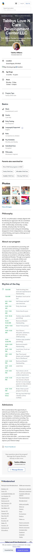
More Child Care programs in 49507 (12, 167)
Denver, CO (4, 511)
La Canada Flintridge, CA (8, 493)
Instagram (21, 534)
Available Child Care (8, 176)
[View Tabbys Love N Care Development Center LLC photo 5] (16, 200)
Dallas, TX (4, 523)
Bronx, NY (4, 518)
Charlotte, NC (5, 513)
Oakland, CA (4, 498)
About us (21, 506)
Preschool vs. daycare (25, 489)
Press (20, 511)
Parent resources (24, 525)
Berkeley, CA (4, 489)
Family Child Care (8, 171)
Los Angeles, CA (5, 496)
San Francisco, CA (6, 503)
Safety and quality (24, 504)
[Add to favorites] (31, 542)
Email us (21, 516)
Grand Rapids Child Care (7, 15)
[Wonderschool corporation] (16, 481)
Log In (22, 3)
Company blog (23, 530)
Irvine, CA (4, 491)
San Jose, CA (5, 505)
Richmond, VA (5, 528)
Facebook (22, 532)
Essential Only (9, 550)
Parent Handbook (10, 447)
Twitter (21, 537)
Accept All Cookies (23, 550)
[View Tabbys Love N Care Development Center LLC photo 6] (25, 200)
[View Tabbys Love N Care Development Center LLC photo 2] (16, 190)
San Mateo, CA (5, 508)
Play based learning (24, 498)
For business (22, 514)
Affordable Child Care (22, 171)
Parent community (24, 522)
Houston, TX (4, 525)
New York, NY (5, 516)
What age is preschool (25, 491)
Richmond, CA (5, 501)
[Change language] (17, 3)
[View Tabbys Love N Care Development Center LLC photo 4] (6, 200)
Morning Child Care (22, 176)
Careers (21, 509)
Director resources (24, 527)
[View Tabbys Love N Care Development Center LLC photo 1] (6, 190)
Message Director (17, 469)
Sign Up (28, 3)
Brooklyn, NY (4, 520)
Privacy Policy (16, 546)
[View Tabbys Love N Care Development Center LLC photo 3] (25, 190)
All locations (4, 530)
